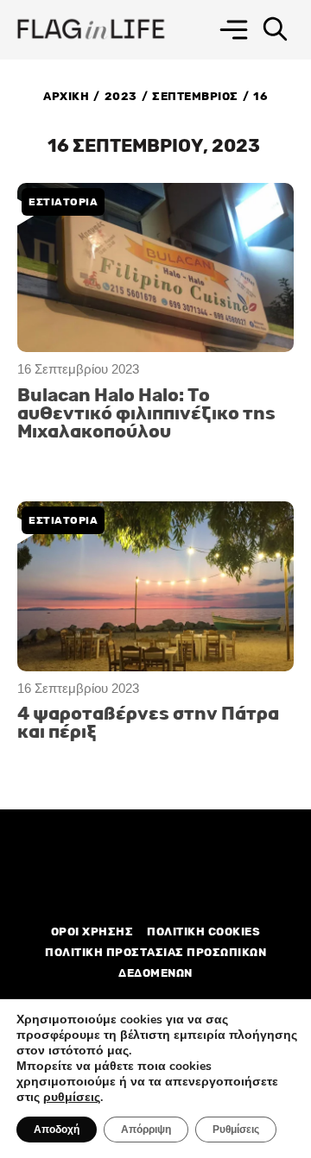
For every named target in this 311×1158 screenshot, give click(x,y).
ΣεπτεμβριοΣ (195, 96)
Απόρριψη (146, 1129)
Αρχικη (66, 96)
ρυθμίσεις (71, 1097)
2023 (121, 96)
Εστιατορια (63, 202)
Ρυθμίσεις (236, 1129)
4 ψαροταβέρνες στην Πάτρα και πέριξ (148, 723)
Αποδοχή (56, 1129)
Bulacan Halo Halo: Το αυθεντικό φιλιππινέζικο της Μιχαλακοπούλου (146, 414)
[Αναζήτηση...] (275, 30)
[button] (234, 30)
